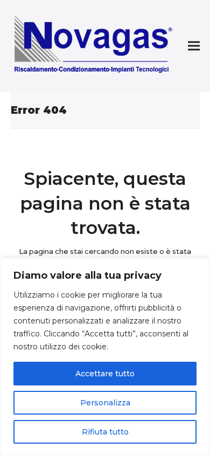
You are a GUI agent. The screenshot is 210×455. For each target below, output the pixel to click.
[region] (105, 356)
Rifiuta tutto (105, 432)
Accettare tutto (105, 373)
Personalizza (105, 403)
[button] (194, 46)
